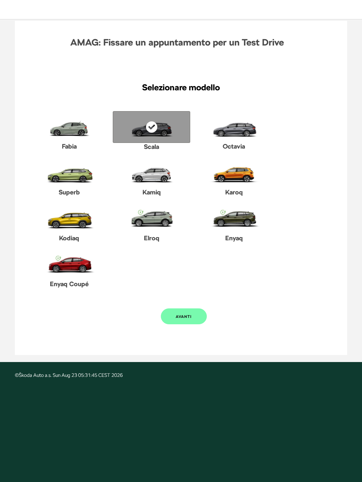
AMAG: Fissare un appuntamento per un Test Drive (177, 42)
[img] (31, 10)
